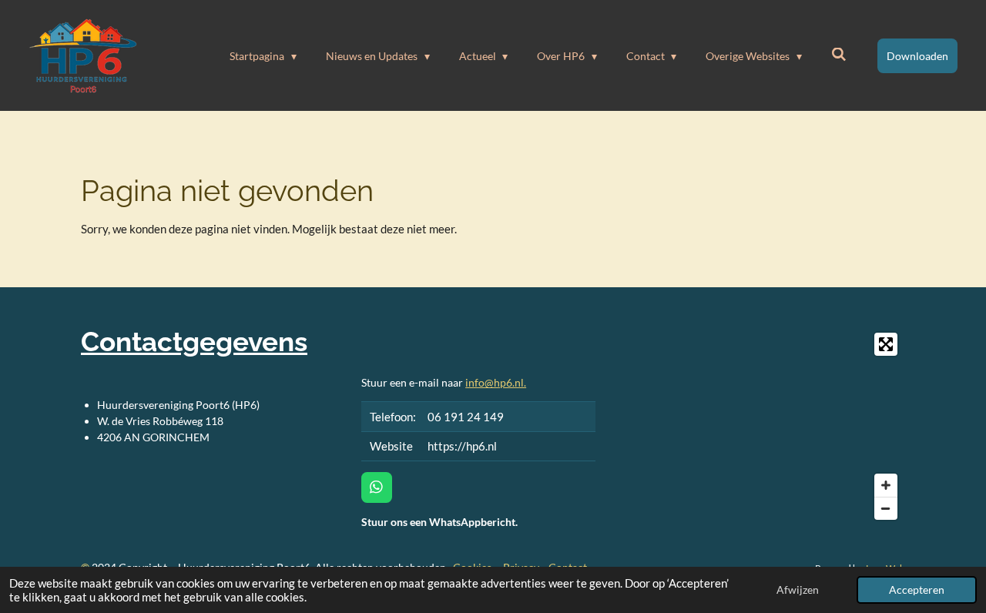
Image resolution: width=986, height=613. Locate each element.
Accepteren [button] (916, 590)
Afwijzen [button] (797, 590)
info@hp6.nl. (495, 382)
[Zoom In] (885, 485)
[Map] (759, 426)
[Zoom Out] (885, 508)
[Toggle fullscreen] (885, 344)
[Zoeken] (839, 54)
